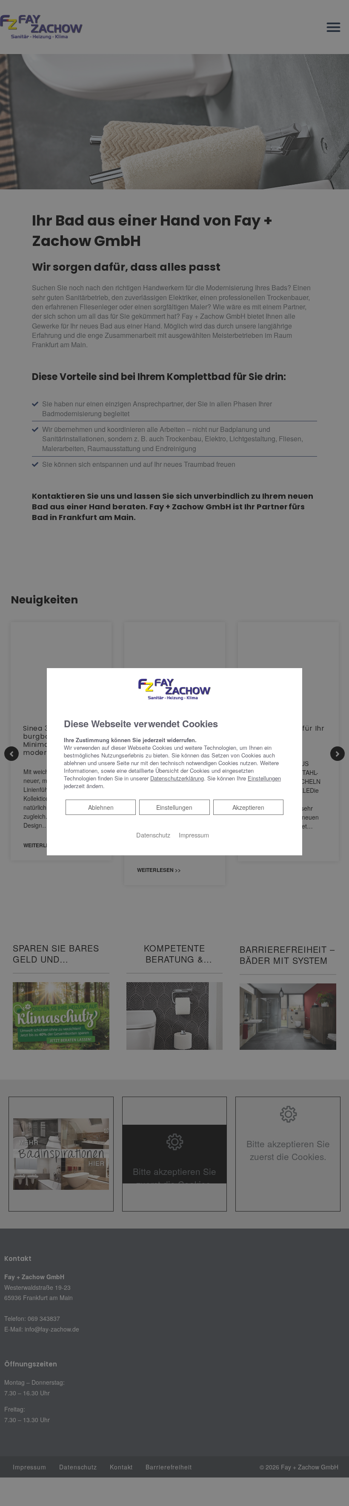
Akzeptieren (248, 807)
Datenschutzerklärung (177, 778)
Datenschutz (153, 834)
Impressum (194, 834)
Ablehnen (101, 806)
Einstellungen (174, 807)
